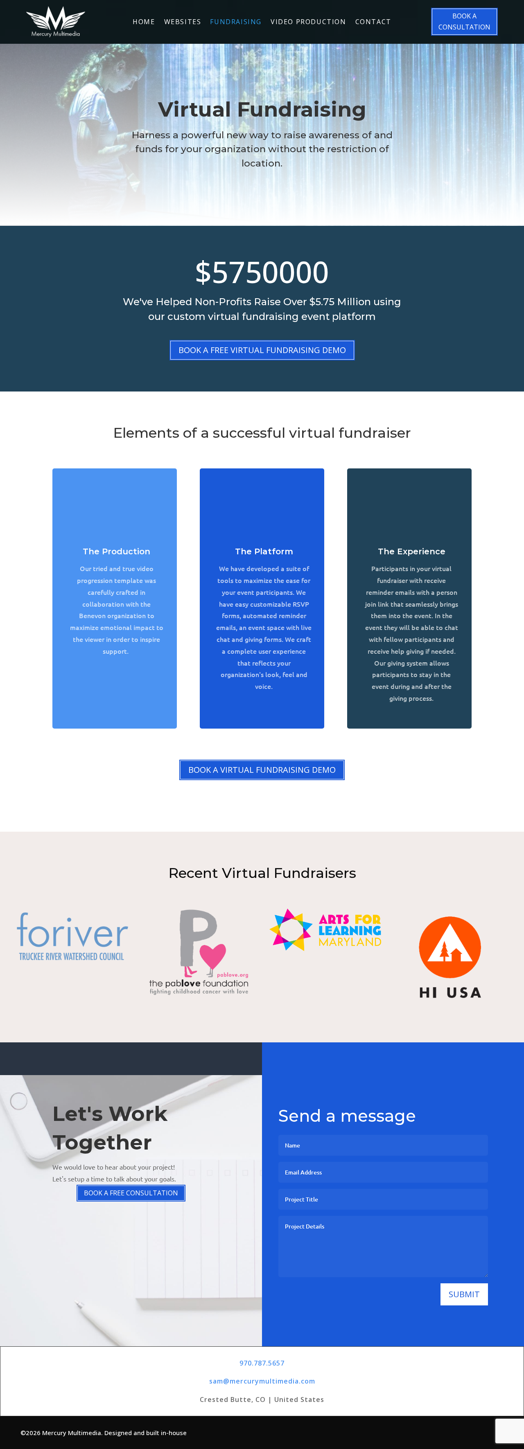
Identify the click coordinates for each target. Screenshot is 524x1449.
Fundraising (236, 22)
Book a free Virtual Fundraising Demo (262, 350)
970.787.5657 (262, 1363)
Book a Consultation (464, 21)
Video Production (308, 22)
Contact (373, 22)
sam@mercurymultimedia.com (262, 1381)
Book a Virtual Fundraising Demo (262, 769)
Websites (182, 22)
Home (144, 22)
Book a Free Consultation (131, 1192)
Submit (464, 1294)
